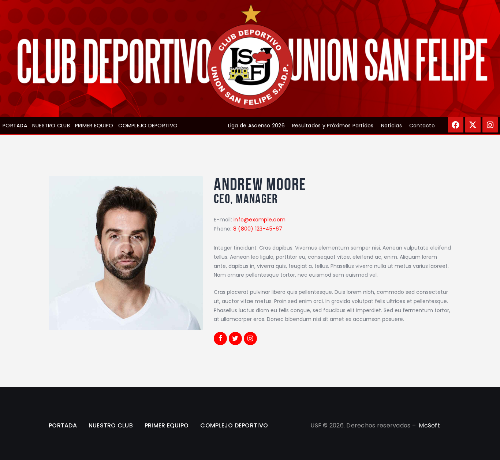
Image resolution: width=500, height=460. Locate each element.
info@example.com (260, 219)
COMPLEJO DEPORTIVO (148, 125)
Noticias (391, 125)
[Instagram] (490, 124)
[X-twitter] (473, 124)
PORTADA (15, 125)
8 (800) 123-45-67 (257, 228)
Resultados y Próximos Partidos (333, 125)
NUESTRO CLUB (51, 125)
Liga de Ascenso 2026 (256, 125)
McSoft (429, 425)
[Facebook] (455, 124)
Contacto (422, 125)
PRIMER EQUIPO (94, 125)
